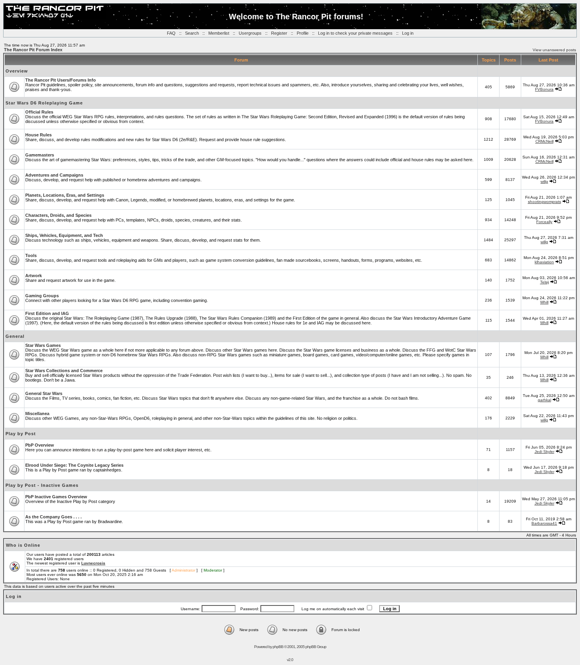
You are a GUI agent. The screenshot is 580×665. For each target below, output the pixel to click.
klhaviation (544, 262)
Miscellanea (37, 413)
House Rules (38, 134)
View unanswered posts (554, 50)
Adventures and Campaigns (54, 175)
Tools (31, 255)
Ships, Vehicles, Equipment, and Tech (64, 235)
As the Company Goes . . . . (53, 516)
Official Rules (39, 112)
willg (544, 181)
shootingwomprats (544, 201)
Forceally (544, 222)
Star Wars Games (43, 345)
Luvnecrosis (93, 563)
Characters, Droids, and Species (58, 215)
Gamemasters (39, 155)
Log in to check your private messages (355, 33)
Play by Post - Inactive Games (42, 485)
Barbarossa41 (544, 523)
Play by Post (21, 433)
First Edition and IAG (47, 313)
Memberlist (218, 33)
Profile (303, 33)
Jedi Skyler (544, 451)
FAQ (171, 33)
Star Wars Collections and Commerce (64, 370)
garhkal (544, 400)
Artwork (33, 275)
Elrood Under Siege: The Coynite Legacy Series (74, 465)
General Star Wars (43, 393)
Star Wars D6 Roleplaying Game (44, 103)
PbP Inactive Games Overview (56, 496)
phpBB (278, 647)
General (15, 336)
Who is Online (23, 545)
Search (192, 33)
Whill (544, 302)
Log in (407, 33)
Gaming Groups (42, 295)
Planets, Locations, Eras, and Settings (64, 195)
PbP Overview (39, 445)
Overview (17, 71)
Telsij (544, 282)
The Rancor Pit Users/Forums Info (60, 80)
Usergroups (250, 33)
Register (279, 33)
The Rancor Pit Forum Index (33, 49)
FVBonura (544, 89)
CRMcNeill (544, 141)
